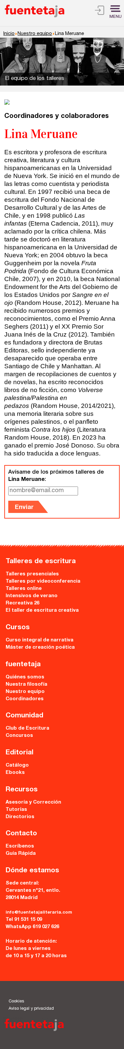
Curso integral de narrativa (39, 640)
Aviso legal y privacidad (31, 1009)
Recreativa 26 (22, 603)
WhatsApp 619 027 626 (32, 926)
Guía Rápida (21, 853)
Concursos (19, 735)
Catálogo (17, 765)
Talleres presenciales (32, 574)
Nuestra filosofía (26, 684)
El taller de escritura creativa (42, 610)
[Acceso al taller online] (99, 11)
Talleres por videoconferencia (43, 581)
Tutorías (16, 809)
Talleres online (24, 588)
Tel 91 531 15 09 (24, 919)
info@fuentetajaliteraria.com (39, 912)
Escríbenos (20, 846)
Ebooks (15, 772)
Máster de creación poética (40, 647)
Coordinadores (25, 699)
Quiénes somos (25, 677)
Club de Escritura (27, 728)
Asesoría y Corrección (33, 802)
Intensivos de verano (32, 596)
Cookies (16, 1001)
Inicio (9, 34)
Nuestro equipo (35, 34)
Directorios (20, 816)
